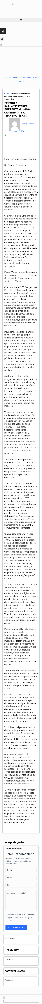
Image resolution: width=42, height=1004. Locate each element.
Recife (15, 77)
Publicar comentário (16, 927)
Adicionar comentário (16, 893)
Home (6, 94)
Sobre (21, 81)
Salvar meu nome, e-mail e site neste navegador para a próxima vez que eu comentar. (20, 918)
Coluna (7, 77)
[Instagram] (3, 31)
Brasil (35, 77)
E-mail (10, 877)
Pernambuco (25, 77)
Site (8, 885)
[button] (21, 20)
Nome (10, 870)
